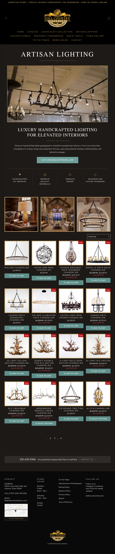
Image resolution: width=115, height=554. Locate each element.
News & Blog (60, 40)
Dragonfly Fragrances (48, 36)
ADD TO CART (18, 276)
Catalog (32, 32)
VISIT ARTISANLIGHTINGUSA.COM (58, 160)
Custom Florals (20, 36)
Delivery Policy (65, 491)
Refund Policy (64, 487)
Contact (76, 40)
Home (20, 32)
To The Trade (41, 40)
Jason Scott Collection (57, 32)
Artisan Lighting (87, 32)
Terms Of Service (65, 502)
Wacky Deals (75, 36)
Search (61, 498)
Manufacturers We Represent (70, 483)
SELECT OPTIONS (45, 423)
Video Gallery (95, 36)
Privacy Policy (64, 494)
